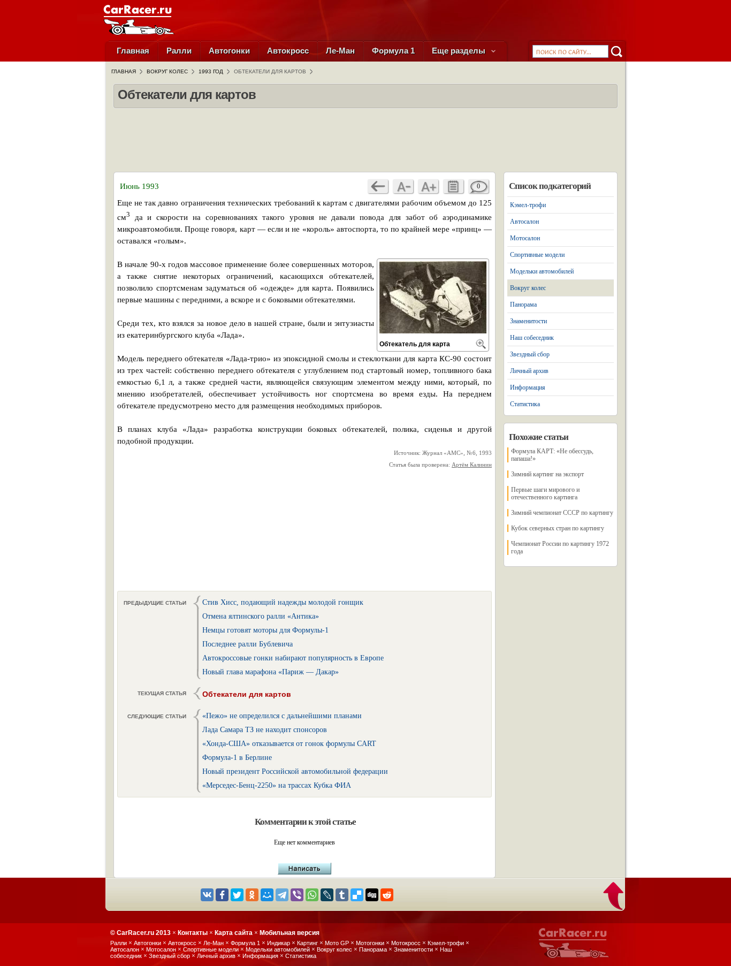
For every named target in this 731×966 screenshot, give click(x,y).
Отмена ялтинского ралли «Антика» (260, 616)
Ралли (179, 50)
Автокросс (288, 50)
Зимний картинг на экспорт (547, 474)
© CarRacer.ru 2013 (140, 933)
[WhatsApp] (312, 894)
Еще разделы (460, 50)
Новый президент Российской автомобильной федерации (295, 771)
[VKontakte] (207, 894)
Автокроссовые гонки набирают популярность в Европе (293, 658)
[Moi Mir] (267, 894)
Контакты (193, 933)
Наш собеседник (532, 337)
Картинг (307, 943)
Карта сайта (234, 933)
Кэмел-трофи (528, 205)
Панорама (523, 304)
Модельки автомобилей (542, 271)
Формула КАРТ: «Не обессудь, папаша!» (552, 454)
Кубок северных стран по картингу (557, 528)
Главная (133, 50)
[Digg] (372, 894)
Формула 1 (393, 50)
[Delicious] (357, 894)
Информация (527, 387)
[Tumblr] (342, 894)
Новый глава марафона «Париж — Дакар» (270, 672)
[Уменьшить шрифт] (403, 186)
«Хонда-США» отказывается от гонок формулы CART (289, 744)
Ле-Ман (340, 50)
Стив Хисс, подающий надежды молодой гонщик (282, 602)
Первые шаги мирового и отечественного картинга (545, 493)
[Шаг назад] (378, 186)
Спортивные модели (537, 254)
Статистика (525, 404)
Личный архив (529, 371)
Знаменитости (528, 321)
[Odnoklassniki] (252, 894)
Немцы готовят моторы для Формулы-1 (265, 630)
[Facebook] (222, 894)
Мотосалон (525, 238)
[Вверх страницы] (614, 897)
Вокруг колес (528, 288)
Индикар (278, 943)
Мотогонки (370, 943)
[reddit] (386, 894)
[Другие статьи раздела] (453, 186)
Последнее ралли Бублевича (247, 644)
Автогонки (229, 50)
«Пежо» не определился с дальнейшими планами (282, 716)
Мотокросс (406, 943)
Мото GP (337, 943)
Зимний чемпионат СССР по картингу (562, 512)
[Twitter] (237, 894)
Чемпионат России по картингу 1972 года (560, 547)
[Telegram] (282, 894)
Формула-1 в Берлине (237, 758)
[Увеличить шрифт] (428, 186)
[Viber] (297, 894)
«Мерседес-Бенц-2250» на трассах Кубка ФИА (276, 785)
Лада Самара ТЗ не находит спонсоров (264, 730)
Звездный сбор (530, 354)
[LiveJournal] (327, 894)
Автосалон (524, 221)
